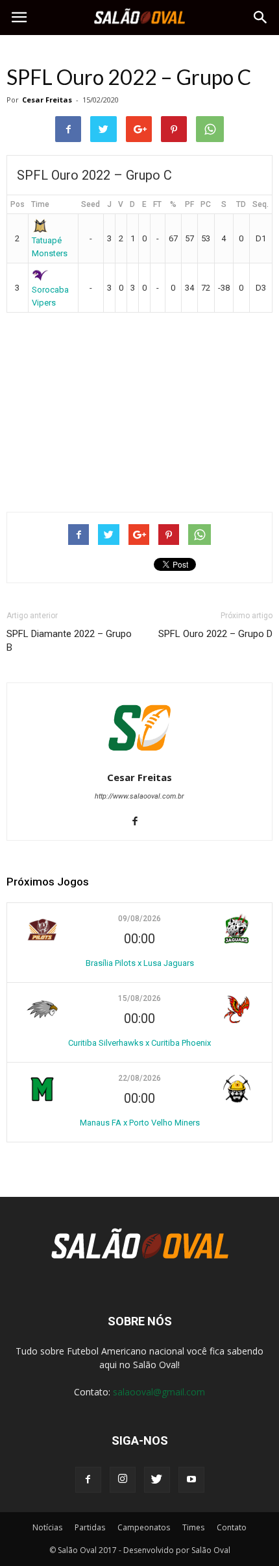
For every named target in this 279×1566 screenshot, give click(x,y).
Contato (232, 1527)
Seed (90, 204)
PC (205, 204)
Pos (17, 204)
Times (193, 1527)
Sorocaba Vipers (50, 296)
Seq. (260, 204)
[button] (261, 17)
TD (241, 204)
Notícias (47, 1527)
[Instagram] (123, 1480)
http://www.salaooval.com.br (139, 796)
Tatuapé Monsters (49, 246)
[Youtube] (191, 1480)
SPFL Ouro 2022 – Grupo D (215, 634)
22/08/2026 (139, 1078)
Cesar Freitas (47, 99)
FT (157, 204)
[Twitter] (157, 1480)
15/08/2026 (139, 998)
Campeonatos (143, 1527)
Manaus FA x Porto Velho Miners (140, 1122)
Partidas (90, 1527)
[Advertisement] (139, 407)
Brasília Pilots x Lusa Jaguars (140, 963)
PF (189, 204)
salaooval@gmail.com (159, 1392)
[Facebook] (140, 822)
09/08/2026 (139, 918)
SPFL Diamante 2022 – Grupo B (69, 640)
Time (40, 204)
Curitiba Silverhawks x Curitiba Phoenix (139, 1043)
